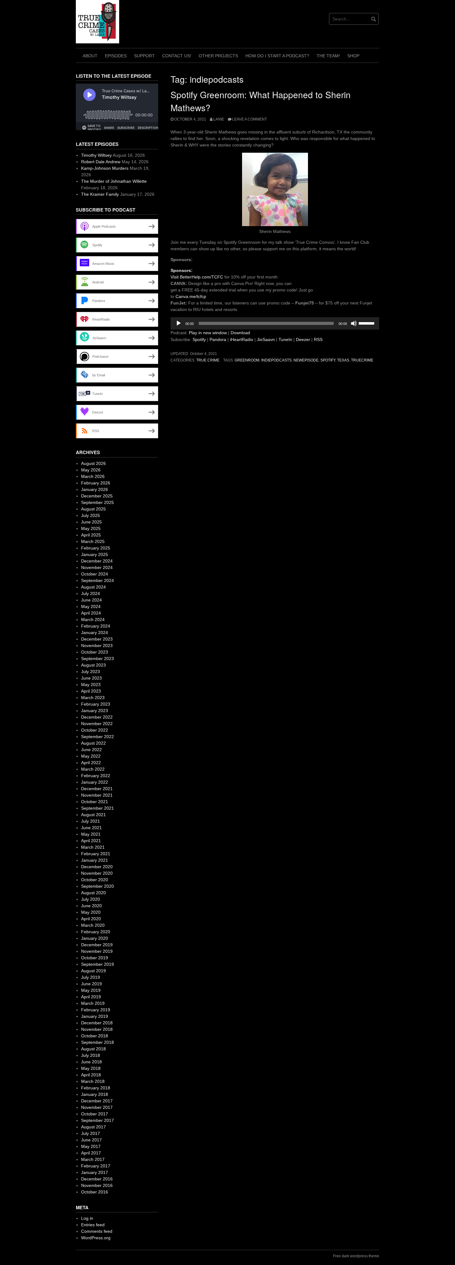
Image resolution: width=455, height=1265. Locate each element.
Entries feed (93, 1224)
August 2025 (93, 508)
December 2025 (97, 495)
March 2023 (93, 697)
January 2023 (94, 710)
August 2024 (93, 586)
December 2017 (97, 1100)
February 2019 (95, 1009)
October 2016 (94, 1191)
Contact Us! (176, 55)
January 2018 (94, 1094)
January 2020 (94, 938)
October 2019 (94, 957)
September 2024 (97, 580)
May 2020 (91, 912)
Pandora (218, 339)
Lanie (218, 119)
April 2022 (91, 762)
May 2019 (91, 990)
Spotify (199, 339)
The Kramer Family (100, 194)
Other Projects (218, 55)
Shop (353, 55)
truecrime (362, 360)
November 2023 (97, 645)
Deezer (303, 339)
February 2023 (95, 704)
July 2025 (90, 515)
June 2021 (91, 827)
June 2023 (91, 678)
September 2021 (97, 808)
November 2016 (97, 1185)
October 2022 (94, 730)
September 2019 (97, 964)
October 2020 (94, 879)
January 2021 (94, 860)
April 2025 (91, 534)
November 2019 (97, 951)
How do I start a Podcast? (277, 55)
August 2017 (93, 1126)
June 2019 (91, 983)
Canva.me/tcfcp (191, 296)
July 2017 (90, 1133)
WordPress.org (95, 1237)
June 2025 (91, 521)
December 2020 (97, 866)
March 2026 (93, 476)
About (90, 55)
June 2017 (91, 1139)
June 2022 (91, 749)
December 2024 (97, 560)
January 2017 (94, 1172)
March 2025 (93, 541)
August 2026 (93, 463)
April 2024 (91, 613)
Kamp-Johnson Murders (104, 168)
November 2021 (97, 795)
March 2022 (93, 769)
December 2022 (97, 717)
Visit (175, 276)
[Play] (179, 323)
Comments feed (96, 1231)
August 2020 (93, 892)
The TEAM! (328, 55)
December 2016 (97, 1178)
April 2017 (91, 1152)
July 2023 (90, 671)
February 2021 (95, 853)
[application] (275, 323)
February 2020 (95, 931)
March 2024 (93, 619)
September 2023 (97, 658)
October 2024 (94, 573)
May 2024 (91, 606)
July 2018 (90, 1055)
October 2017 (94, 1113)
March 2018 (93, 1081)
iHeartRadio (241, 339)
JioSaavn (266, 339)
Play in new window (208, 332)
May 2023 (91, 684)
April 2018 (91, 1074)
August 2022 (93, 743)
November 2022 (97, 723)
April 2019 (91, 996)
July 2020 (90, 899)
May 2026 (91, 469)
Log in (87, 1218)
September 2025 (97, 502)
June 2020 (91, 905)
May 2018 (91, 1068)
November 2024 (97, 567)
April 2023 (91, 691)
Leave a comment (249, 119)
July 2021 (90, 821)
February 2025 (95, 547)
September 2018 (97, 1042)
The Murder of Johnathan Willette (114, 181)
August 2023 (93, 665)
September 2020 (97, 886)
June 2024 (91, 599)
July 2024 (90, 593)
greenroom (247, 360)
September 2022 (97, 736)
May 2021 (91, 834)
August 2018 (93, 1048)
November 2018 (97, 1029)
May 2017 (91, 1146)
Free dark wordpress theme (356, 1256)
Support (144, 55)
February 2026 (95, 482)
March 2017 (93, 1159)
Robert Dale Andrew (100, 161)
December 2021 (97, 788)
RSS (318, 339)
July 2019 (90, 977)
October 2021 (94, 801)
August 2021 (93, 814)
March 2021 (93, 847)
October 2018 (94, 1035)
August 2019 (93, 970)
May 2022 (91, 756)
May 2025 (91, 528)
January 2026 (94, 489)
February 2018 (95, 1087)
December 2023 (97, 639)
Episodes (116, 55)
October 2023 (94, 652)
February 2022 (95, 775)
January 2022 (94, 782)
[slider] (367, 322)
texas (343, 360)
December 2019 (97, 944)
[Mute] (354, 323)
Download (240, 332)
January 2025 (94, 554)
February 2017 (95, 1165)
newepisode (305, 360)
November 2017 (97, 1107)
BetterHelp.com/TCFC (201, 276)
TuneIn (285, 339)
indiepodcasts (276, 360)
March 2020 (93, 925)
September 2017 (97, 1120)
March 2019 (93, 1003)
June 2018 (91, 1061)
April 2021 (91, 840)
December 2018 (97, 1022)
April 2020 (91, 918)
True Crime (207, 360)
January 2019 (94, 1016)
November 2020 (97, 873)
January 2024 (94, 632)
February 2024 (95, 626)
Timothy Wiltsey (96, 155)
